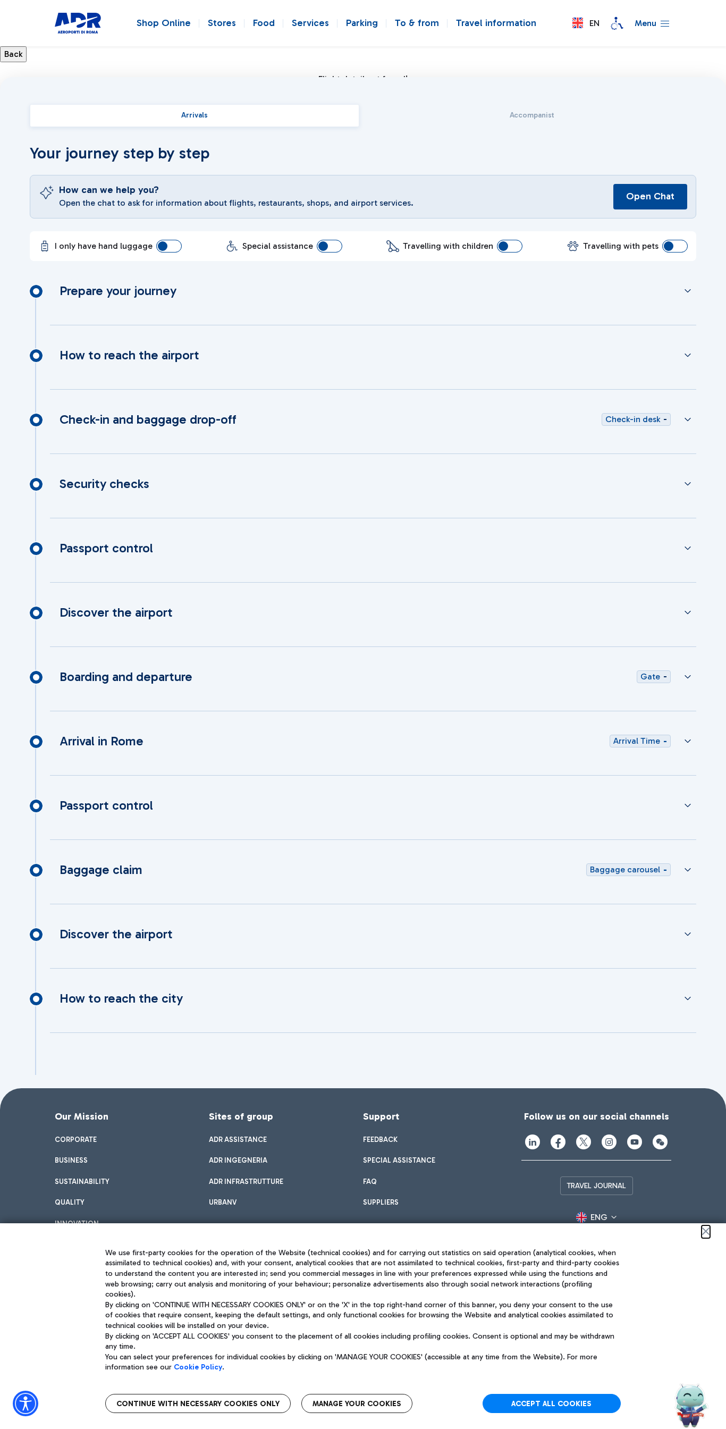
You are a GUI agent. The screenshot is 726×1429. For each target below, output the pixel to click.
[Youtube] (634, 1141)
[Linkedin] (532, 1141)
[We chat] (660, 1141)
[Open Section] (687, 290)
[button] (586, 23)
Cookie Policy (198, 1367)
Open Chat (650, 196)
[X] (583, 1141)
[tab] (194, 115)
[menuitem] (76, 1139)
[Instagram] (609, 1141)
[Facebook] (558, 1141)
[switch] (169, 246)
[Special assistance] (617, 23)
